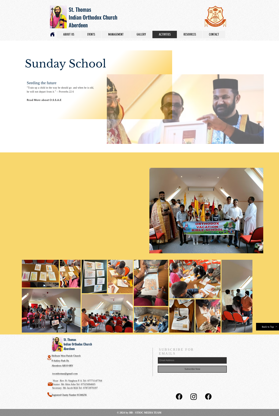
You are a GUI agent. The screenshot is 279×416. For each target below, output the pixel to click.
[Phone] (49, 394)
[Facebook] (179, 396)
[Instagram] (193, 396)
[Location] (49, 358)
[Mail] (50, 384)
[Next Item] (246, 296)
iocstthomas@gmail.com (65, 373)
